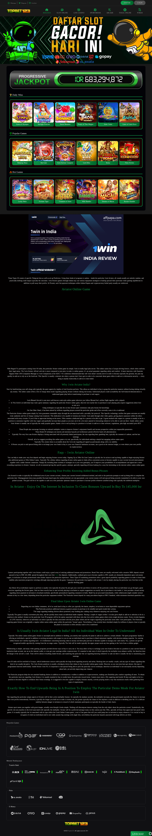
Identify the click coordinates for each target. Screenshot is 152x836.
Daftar (127, 3)
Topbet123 (71, 830)
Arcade (110, 13)
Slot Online (62, 13)
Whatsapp (13, 3)
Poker (140, 13)
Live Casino (79, 13)
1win (56, 575)
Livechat (33, 3)
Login (139, 3)
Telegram (23, 3)
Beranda (47, 13)
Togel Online (125, 13)
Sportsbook (95, 13)
